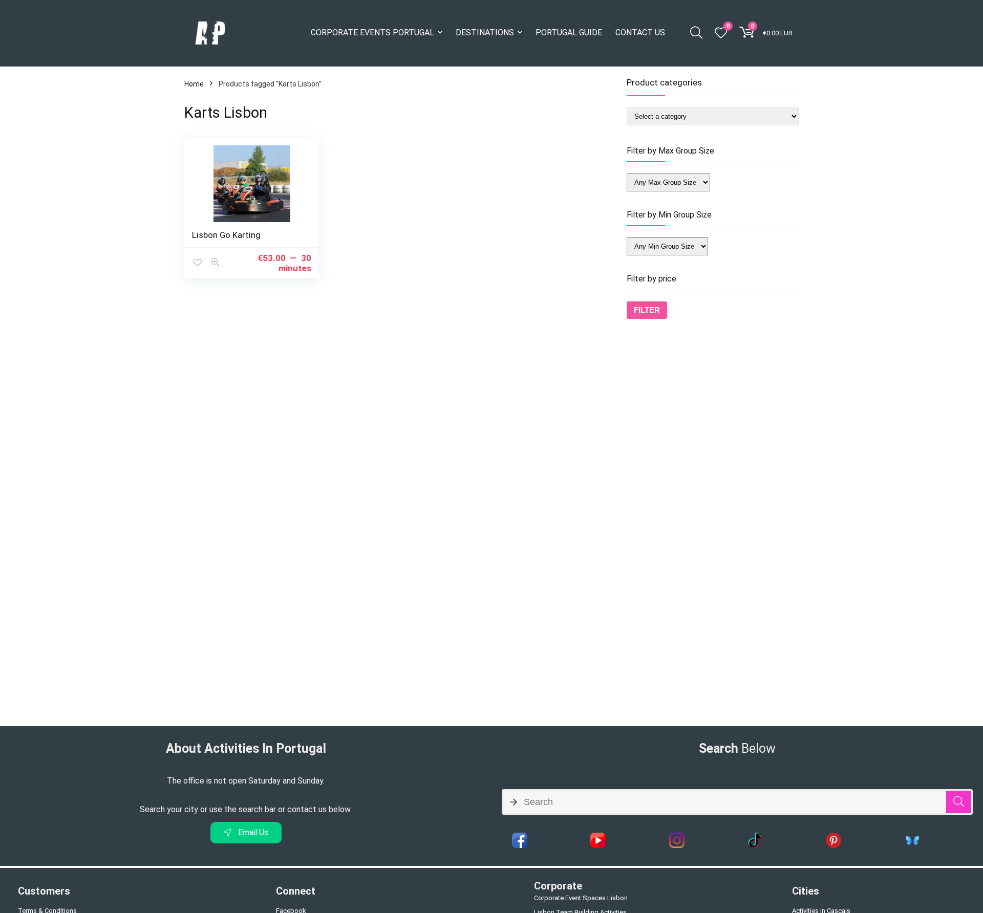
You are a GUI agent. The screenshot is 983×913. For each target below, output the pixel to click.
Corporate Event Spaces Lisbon (581, 898)
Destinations (485, 32)
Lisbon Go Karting (226, 235)
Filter (647, 310)
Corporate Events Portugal (372, 32)
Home (194, 84)
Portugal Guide (569, 32)
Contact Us (640, 32)
